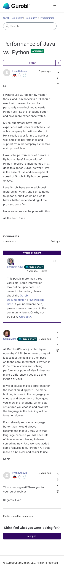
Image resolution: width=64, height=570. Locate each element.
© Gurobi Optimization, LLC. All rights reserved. (30, 562)
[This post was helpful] (58, 72)
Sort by (55, 241)
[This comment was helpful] (58, 333)
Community (31, 18)
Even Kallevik (19, 71)
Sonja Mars (10, 338)
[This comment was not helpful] (58, 344)
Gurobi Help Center (13, 18)
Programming (47, 18)
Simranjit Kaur (15, 266)
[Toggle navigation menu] (54, 6)
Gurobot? (25, 316)
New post (32, 536)
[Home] (16, 6)
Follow (32, 63)
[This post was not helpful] (58, 83)
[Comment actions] (54, 261)
